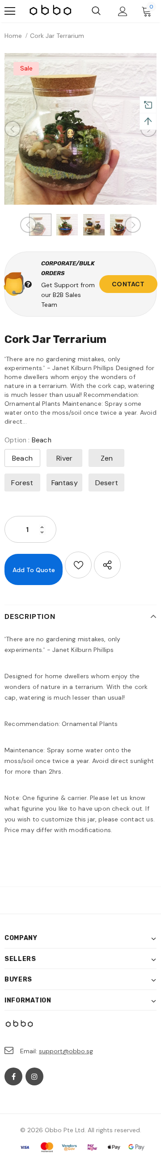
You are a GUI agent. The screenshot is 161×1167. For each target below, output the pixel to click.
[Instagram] (34, 1076)
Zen (107, 458)
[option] (80, 129)
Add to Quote (34, 570)
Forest (22, 482)
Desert (106, 482)
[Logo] (51, 11)
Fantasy (64, 482)
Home (13, 36)
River (64, 458)
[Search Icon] (96, 11)
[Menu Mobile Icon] (9, 11)
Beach (22, 458)
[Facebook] (13, 1076)
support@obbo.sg (66, 1051)
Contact (128, 284)
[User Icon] (122, 11)
